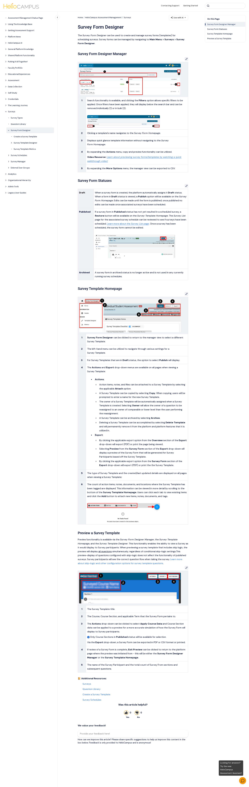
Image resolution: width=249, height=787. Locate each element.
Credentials (13, 99)
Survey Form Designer (21, 130)
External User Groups (20, 168)
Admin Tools (13, 186)
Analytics (12, 174)
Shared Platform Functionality (21, 55)
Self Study (12, 93)
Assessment (13, 80)
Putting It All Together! (18, 61)
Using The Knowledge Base (20, 24)
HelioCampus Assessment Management (103, 17)
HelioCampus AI (15, 43)
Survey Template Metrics (25, 149)
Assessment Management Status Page (25, 18)
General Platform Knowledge (21, 49)
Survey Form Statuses (217, 29)
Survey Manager (18, 161)
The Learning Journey (18, 105)
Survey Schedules (19, 155)
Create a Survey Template (25, 136)
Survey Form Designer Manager (221, 24)
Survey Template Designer (25, 143)
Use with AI (178, 17)
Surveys (11, 111)
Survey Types (17, 118)
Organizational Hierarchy (19, 180)
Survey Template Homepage (220, 34)
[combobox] (225, 6)
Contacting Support (170, 5)
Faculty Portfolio (15, 68)
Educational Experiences (19, 74)
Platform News (14, 36)
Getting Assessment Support (21, 30)
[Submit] (208, 5)
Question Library (18, 124)
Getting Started (190, 5)
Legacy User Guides (17, 193)
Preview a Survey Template (219, 38)
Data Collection (15, 86)
